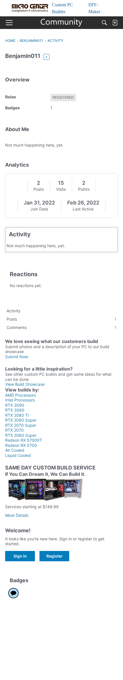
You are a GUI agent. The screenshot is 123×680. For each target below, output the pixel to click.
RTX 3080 (14, 410)
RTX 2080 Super (20, 420)
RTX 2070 (14, 430)
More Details (16, 515)
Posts (38, 189)
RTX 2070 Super (20, 425)
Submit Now (16, 356)
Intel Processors (20, 400)
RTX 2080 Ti (17, 415)
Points (84, 189)
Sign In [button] (20, 556)
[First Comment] (13, 593)
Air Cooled (14, 450)
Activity (14, 310)
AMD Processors (20, 395)
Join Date (39, 208)
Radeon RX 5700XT (23, 440)
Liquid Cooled (18, 455)
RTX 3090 (14, 405)
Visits (61, 189)
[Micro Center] (61, 22)
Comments (61, 327)
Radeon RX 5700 (21, 445)
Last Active (83, 208)
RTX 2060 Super (20, 435)
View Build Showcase (25, 384)
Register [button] (54, 556)
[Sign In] (115, 22)
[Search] (104, 22)
